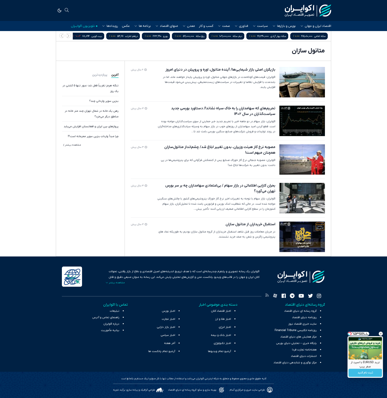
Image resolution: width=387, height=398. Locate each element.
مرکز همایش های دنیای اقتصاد (298, 337)
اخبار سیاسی (168, 335)
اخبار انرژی (225, 327)
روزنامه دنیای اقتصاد (304, 317)
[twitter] (310, 296)
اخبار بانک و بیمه (221, 335)
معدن (191, 26)
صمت (226, 26)
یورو (165, 36)
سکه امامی (320, 36)
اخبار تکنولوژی (222, 343)
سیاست (262, 26)
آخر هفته (169, 343)
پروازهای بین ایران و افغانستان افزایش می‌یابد (91, 126)
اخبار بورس (168, 311)
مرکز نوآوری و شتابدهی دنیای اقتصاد (295, 363)
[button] (61, 35)
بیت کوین (96, 36)
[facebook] (284, 296)
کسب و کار (206, 26)
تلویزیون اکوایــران (83, 26)
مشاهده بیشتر (73, 145)
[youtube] (301, 296)
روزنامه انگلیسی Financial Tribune (296, 330)
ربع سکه (200, 36)
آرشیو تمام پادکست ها (161, 351)
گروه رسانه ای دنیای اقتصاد (300, 311)
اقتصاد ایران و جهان (318, 26)
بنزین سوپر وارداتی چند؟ (104, 101)
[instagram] (319, 296)
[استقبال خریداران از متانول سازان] (302, 237)
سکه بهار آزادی (278, 36)
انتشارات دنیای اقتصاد (304, 356)
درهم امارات (131, 36)
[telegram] (292, 296)
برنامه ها (145, 26)
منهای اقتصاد (169, 26)
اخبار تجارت (168, 319)
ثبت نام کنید (365, 373)
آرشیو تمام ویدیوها (219, 351)
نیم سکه (237, 36)
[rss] (267, 296)
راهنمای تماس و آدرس (105, 317)
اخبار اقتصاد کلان (221, 311)
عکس (126, 26)
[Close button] (381, 334)
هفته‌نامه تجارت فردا (304, 350)
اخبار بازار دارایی (166, 327)
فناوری (243, 26)
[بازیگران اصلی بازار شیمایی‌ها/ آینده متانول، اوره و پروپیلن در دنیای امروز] (302, 82)
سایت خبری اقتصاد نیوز (302, 324)
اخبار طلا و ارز (223, 319)
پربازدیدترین (99, 75)
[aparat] (275, 296)
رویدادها (112, 26)
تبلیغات (114, 311)
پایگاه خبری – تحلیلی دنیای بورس (296, 343)
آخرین (115, 75)
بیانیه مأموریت (110, 330)
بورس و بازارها (286, 26)
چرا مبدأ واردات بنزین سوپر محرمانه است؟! (93, 136)
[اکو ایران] (308, 10)
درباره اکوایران (111, 324)
